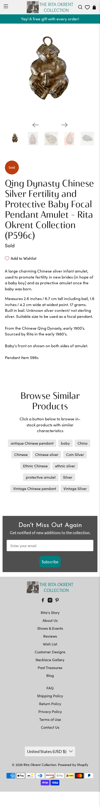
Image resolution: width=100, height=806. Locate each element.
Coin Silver (75, 454)
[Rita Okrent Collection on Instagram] (50, 601)
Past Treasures (50, 667)
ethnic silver (65, 465)
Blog (50, 675)
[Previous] (35, 124)
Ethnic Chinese (35, 465)
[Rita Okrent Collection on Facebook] (42, 601)
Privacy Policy (50, 711)
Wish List (50, 644)
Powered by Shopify (73, 765)
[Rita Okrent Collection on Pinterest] (57, 601)
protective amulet (41, 477)
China (82, 443)
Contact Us (50, 727)
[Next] (64, 124)
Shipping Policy (50, 695)
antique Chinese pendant (32, 443)
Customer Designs (50, 651)
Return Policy (50, 703)
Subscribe (50, 561)
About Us (50, 620)
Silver (67, 477)
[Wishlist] (87, 7)
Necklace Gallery (50, 659)
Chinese (21, 454)
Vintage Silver (75, 488)
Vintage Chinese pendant (34, 488)
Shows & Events (50, 628)
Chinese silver (46, 454)
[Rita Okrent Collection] (50, 7)
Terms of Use (50, 719)
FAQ (50, 687)
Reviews (50, 636)
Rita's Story (50, 612)
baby (65, 443)
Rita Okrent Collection (39, 765)
